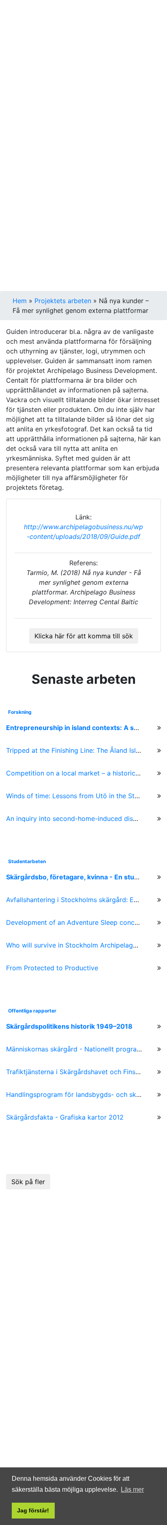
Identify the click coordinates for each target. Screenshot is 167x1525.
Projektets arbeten (62, 301)
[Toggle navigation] (17, 18)
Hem (20, 301)
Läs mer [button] (132, 1489)
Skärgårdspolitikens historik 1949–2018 (69, 1026)
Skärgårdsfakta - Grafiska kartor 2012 (65, 1117)
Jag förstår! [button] (33, 1510)
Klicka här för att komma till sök (83, 636)
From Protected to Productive (52, 968)
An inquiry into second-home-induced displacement (85, 818)
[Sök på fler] (28, 1171)
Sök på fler (28, 1182)
